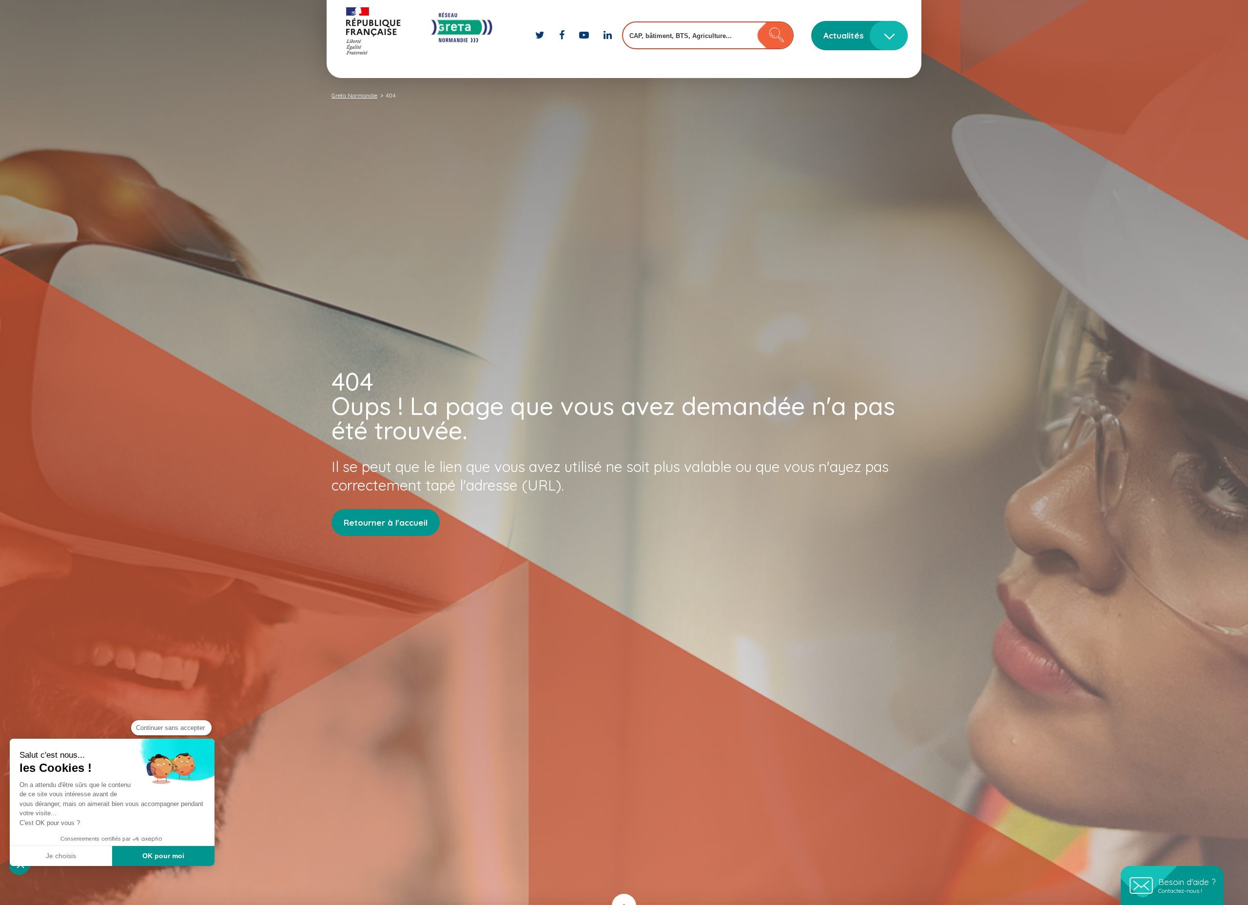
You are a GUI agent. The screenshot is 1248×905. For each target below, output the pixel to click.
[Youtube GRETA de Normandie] (585, 35)
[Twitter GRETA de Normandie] (541, 35)
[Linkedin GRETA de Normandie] (608, 35)
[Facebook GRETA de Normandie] (563, 35)
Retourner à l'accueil (386, 522)
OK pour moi (163, 856)
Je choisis (61, 856)
